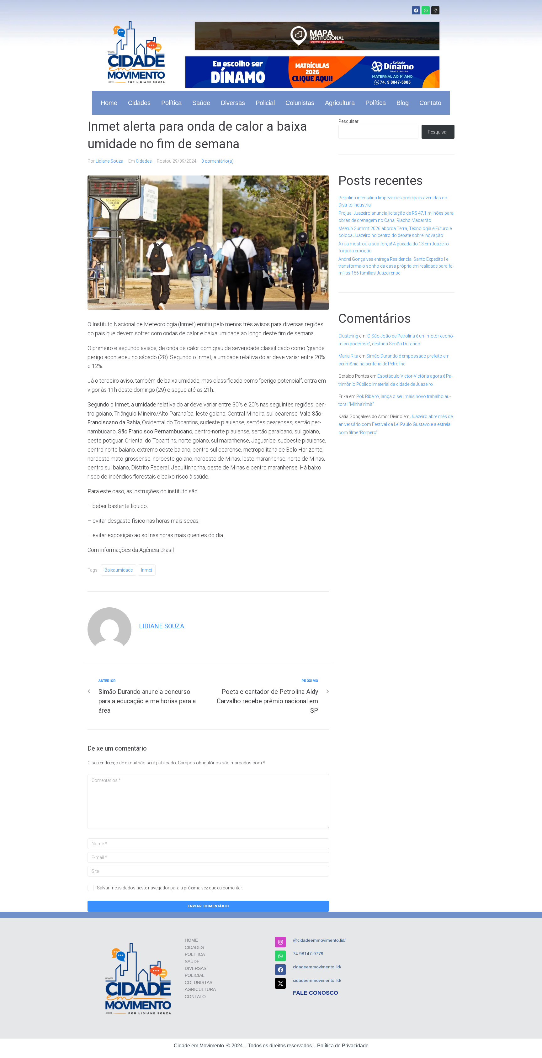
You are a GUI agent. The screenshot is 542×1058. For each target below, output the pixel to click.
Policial (265, 102)
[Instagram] (435, 10)
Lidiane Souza (109, 161)
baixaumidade (118, 570)
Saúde (201, 102)
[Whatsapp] (426, 10)
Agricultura (340, 102)
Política (171, 102)
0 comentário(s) (217, 161)
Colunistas (299, 102)
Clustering (348, 335)
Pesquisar (348, 121)
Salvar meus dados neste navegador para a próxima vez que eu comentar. (170, 887)
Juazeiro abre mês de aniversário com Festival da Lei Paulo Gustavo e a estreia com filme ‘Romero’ (395, 424)
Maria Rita (348, 356)
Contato (430, 102)
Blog (402, 102)
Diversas (233, 102)
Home (109, 102)
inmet (146, 570)
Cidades (139, 102)
